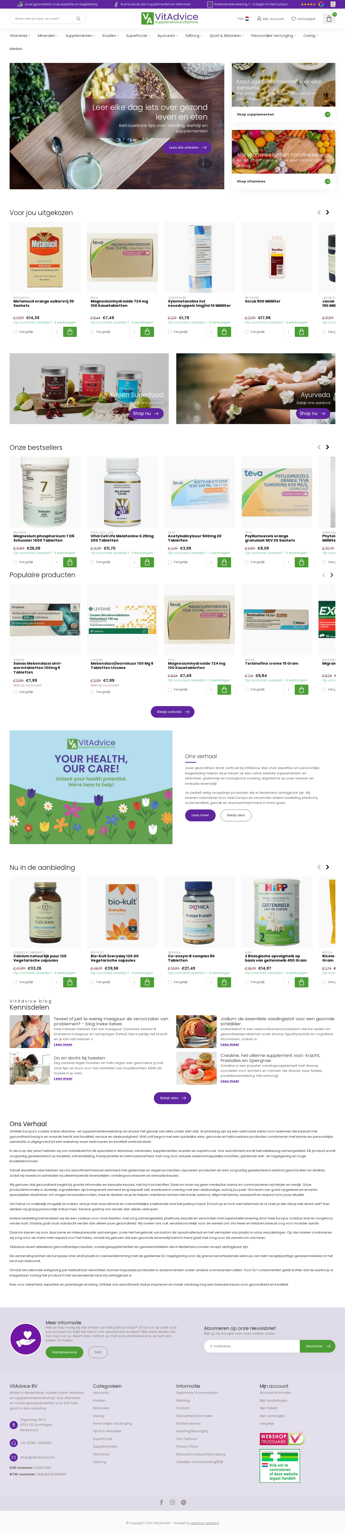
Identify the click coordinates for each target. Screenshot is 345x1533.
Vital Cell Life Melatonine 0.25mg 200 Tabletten (122, 538)
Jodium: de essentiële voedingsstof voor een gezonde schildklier (277, 1021)
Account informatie (275, 1392)
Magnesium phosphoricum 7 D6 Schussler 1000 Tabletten (43, 538)
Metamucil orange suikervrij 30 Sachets (43, 303)
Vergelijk (26, 332)
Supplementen (79, 35)
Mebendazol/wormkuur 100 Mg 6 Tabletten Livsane (122, 665)
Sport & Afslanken (225, 35)
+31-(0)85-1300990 (36, 1443)
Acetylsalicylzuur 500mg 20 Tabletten (194, 538)
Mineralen (46, 35)
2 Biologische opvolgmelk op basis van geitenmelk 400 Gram (276, 958)
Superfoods (136, 35)
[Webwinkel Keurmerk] (297, 1436)
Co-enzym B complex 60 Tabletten (191, 958)
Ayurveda (166, 35)
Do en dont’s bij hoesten (79, 1058)
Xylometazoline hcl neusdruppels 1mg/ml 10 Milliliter (199, 303)
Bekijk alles (236, 815)
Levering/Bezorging (192, 1431)
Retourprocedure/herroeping (200, 1454)
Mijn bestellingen (273, 1400)
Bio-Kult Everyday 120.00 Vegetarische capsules (115, 958)
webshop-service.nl (205, 1523)
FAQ (98, 1352)
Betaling (183, 1400)
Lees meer (200, 815)
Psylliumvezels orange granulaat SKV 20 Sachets (270, 538)
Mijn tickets (268, 1408)
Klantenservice (64, 1352)
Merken (16, 48)
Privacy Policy (187, 1446)
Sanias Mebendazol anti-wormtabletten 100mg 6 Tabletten (37, 667)
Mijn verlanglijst (272, 1415)
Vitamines (19, 35)
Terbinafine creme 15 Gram (271, 663)
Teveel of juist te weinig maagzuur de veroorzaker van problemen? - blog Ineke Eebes (111, 1021)
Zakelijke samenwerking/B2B (199, 1461)
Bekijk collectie (169, 711)
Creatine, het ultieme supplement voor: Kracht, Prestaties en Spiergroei (270, 1057)
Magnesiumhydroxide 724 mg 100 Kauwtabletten (119, 303)
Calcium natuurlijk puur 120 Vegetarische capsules (39, 958)
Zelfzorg (192, 35)
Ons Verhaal (186, 1438)
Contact (182, 1408)
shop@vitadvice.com (37, 1457)
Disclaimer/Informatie (194, 1415)
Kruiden (109, 35)
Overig (309, 35)
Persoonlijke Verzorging (272, 35)
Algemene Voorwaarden (197, 1392)
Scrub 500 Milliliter (263, 301)
